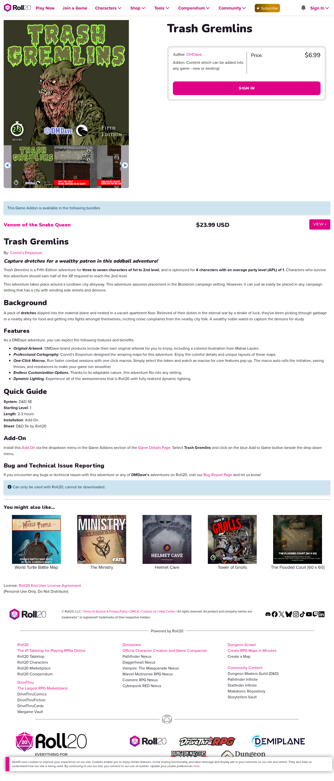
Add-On (28, 447)
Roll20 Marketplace (34, 668)
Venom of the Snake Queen (37, 225)
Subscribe (269, 8)
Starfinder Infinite (242, 685)
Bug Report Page (217, 474)
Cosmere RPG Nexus (140, 679)
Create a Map (239, 656)
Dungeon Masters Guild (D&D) (253, 673)
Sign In (247, 88)
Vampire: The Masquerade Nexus (150, 668)
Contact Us (148, 611)
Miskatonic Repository (246, 691)
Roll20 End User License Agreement (50, 585)
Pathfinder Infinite (243, 679)
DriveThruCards (30, 705)
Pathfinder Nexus (136, 656)
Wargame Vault (30, 711)
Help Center (167, 611)
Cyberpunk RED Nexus (141, 685)
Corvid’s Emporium (26, 252)
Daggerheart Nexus (138, 662)
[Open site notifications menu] (303, 8)
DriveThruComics (31, 694)
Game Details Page (154, 447)
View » (317, 224)
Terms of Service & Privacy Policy (105, 611)
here (196, 766)
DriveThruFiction (31, 700)
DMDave (194, 54)
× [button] (329, 762)
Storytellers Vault (242, 697)
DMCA (134, 611)
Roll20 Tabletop (30, 656)
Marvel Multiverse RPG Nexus (147, 674)
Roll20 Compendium (35, 674)
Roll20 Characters (32, 662)
